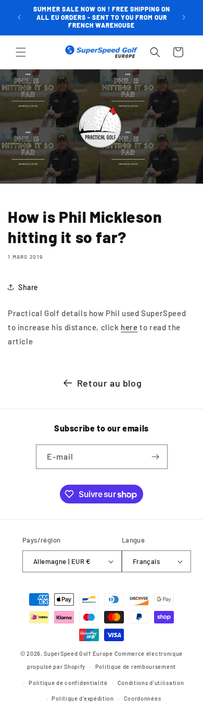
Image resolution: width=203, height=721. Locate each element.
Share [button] (28, 287)
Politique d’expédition (82, 698)
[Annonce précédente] (19, 17)
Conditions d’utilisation (151, 682)
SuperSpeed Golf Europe (78, 653)
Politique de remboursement (135, 666)
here (129, 327)
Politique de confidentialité (68, 682)
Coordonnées (142, 698)
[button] (20, 52)
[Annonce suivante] (183, 17)
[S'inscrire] (155, 456)
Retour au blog (109, 383)
